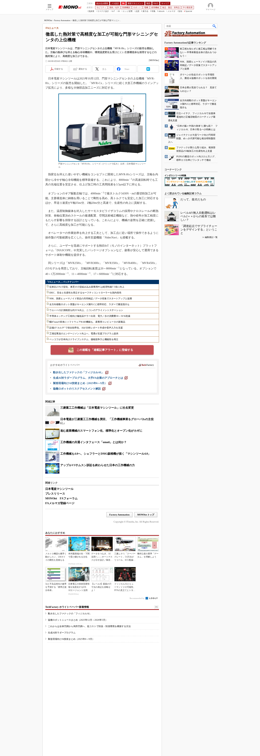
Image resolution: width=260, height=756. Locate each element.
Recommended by (137, 598)
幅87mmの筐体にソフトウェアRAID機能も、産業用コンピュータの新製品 (87, 322)
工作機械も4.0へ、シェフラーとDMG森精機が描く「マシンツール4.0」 (105, 453)
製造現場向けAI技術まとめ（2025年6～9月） (71, 639)
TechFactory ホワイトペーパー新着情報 (67, 607)
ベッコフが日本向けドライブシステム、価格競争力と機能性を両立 (83, 339)
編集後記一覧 (211, 237)
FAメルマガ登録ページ (59, 503)
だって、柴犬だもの (193, 199)
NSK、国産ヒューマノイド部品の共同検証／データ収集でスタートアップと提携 (90, 298)
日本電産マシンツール (59, 488)
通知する (83, 69)
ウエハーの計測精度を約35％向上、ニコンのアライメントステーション (86, 310)
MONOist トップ (145, 514)
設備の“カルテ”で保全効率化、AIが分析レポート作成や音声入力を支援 (86, 327)
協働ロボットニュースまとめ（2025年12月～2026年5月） (78, 620)
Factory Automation (62, 20)
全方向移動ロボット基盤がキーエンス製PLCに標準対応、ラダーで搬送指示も (89, 304)
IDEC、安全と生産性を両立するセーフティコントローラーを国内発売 (85, 292)
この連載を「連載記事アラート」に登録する (105, 349)
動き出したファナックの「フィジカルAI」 (70, 613)
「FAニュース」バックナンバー (62, 282)
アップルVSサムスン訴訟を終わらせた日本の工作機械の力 (97, 465)
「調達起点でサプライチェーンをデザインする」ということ (198, 229)
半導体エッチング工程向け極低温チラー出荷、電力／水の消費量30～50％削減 (89, 316)
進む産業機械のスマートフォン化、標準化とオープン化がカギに (101, 430)
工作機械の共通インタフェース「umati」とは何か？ (93, 442)
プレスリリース (55, 493)
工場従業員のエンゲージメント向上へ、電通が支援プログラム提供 (83, 333)
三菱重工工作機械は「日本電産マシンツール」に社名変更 (97, 407)
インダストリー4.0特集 (175, 175)
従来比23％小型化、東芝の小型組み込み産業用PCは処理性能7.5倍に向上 (86, 286)
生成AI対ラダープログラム (62, 632)
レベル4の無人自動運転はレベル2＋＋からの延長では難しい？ (198, 216)
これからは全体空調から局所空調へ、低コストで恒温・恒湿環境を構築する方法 (89, 626)
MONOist (48, 20)
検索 (214, 26)
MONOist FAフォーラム (61, 498)
